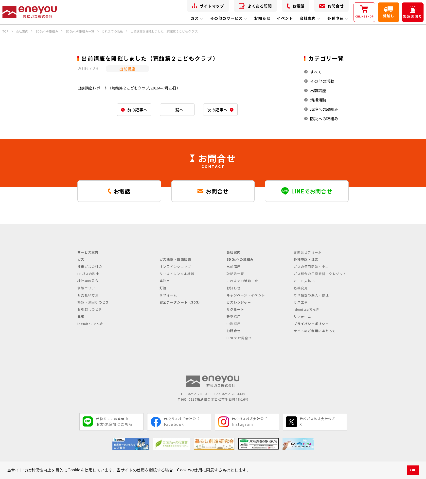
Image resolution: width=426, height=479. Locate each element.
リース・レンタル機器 (177, 273)
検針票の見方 (88, 280)
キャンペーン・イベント (246, 295)
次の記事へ (217, 110)
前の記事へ (137, 110)
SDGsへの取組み (240, 259)
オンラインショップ (175, 266)
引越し (388, 15)
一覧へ (177, 110)
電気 (81, 316)
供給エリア (86, 288)
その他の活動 (322, 81)
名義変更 (301, 288)
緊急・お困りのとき (93, 302)
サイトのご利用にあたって (315, 330)
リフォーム (168, 295)
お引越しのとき (89, 309)
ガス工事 (301, 302)
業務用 (165, 280)
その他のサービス (226, 18)
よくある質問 (260, 6)
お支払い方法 (88, 295)
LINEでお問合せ (239, 338)
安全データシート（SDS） (181, 302)
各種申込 (335, 18)
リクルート (235, 309)
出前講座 (318, 90)
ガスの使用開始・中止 (311, 266)
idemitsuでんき (90, 323)
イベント (285, 18)
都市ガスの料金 (89, 266)
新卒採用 (234, 316)
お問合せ (336, 6)
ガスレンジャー (239, 302)
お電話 (298, 6)
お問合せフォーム (308, 252)
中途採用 (234, 323)
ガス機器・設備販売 (175, 259)
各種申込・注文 (306, 259)
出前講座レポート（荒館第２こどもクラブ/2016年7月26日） (128, 87)
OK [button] (413, 470)
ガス (195, 18)
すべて (316, 72)
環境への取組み (324, 109)
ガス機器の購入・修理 (311, 295)
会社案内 (308, 18)
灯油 (163, 288)
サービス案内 (88, 252)
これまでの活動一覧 (242, 280)
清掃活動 (318, 100)
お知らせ (262, 18)
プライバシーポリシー (311, 323)
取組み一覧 (235, 273)
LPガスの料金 (88, 273)
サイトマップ (212, 6)
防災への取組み (324, 118)
